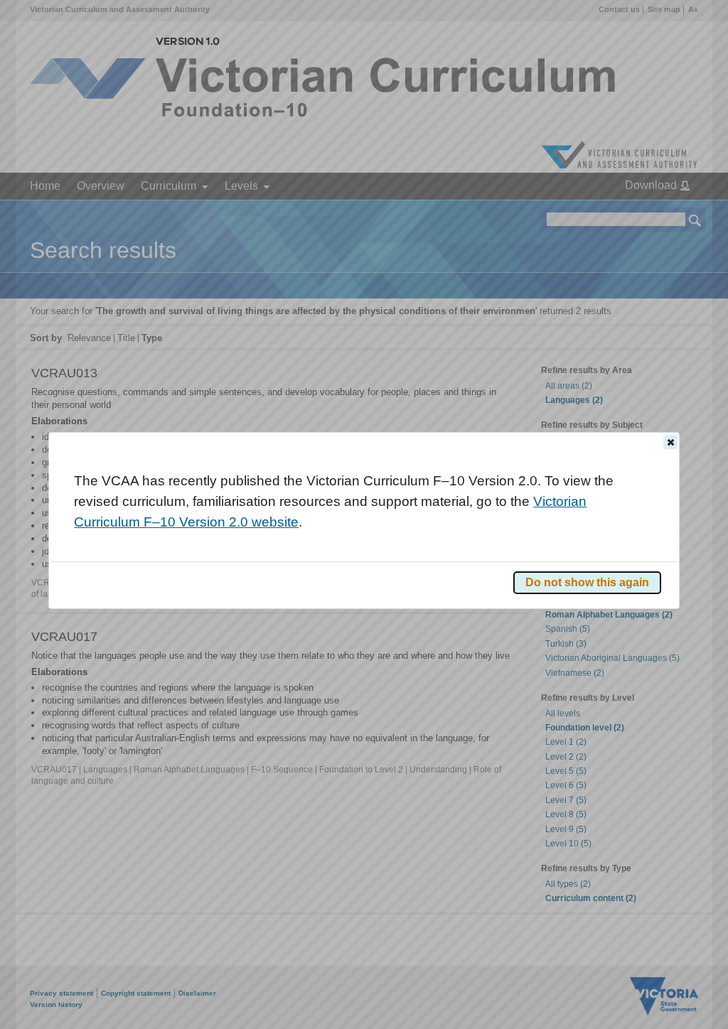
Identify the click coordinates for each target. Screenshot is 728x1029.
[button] (670, 442)
